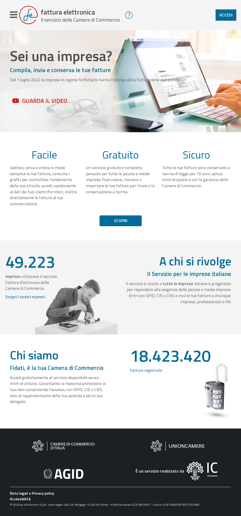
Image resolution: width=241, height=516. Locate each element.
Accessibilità (20, 499)
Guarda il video (44, 100)
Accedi (226, 15)
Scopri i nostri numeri (25, 297)
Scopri (120, 220)
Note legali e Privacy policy (32, 493)
